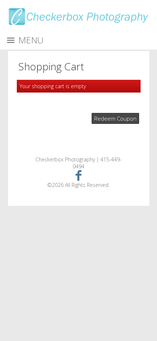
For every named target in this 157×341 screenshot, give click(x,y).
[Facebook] (78, 175)
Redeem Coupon (115, 118)
